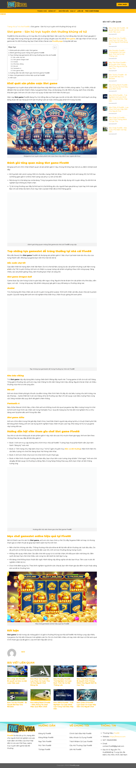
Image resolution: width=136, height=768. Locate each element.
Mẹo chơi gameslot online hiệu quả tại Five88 (27, 75)
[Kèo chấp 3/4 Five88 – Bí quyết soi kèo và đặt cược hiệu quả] (17, 671)
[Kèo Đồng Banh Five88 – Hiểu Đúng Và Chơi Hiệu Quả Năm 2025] (40, 695)
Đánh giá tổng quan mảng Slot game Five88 (27, 53)
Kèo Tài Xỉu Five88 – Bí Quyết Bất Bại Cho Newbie (17, 705)
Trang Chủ (42, 11)
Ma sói (15, 66)
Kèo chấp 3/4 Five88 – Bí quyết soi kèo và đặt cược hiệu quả (17, 681)
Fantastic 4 (17, 68)
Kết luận (13, 78)
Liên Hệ (80, 11)
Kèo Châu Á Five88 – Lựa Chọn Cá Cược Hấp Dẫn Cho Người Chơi (86, 705)
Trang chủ (11, 27)
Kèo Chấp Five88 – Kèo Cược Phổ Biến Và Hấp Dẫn (118, 129)
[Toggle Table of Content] (53, 47)
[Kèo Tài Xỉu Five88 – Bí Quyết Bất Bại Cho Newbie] (17, 695)
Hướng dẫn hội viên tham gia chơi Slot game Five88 (29, 73)
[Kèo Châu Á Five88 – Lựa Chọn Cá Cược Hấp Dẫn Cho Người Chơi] (87, 695)
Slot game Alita (18, 70)
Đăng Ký (52, 11)
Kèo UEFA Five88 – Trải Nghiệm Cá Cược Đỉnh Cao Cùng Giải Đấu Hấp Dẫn (63, 706)
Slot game (70, 39)
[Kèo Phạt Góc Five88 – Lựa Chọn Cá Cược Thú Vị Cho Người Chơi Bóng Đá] (40, 671)
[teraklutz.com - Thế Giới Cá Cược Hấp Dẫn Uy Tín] (17, 4)
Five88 (10, 735)
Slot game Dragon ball (20, 59)
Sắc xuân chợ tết (19, 57)
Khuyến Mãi (64, 11)
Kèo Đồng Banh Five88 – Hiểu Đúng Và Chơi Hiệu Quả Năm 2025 (40, 705)
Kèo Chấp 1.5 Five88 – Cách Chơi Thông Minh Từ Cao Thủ (118, 119)
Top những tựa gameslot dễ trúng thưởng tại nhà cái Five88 (33, 55)
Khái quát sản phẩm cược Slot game (24, 50)
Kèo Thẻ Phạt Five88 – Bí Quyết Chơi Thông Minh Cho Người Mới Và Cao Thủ (86, 682)
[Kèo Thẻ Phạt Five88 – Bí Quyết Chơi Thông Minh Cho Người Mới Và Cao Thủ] (87, 671)
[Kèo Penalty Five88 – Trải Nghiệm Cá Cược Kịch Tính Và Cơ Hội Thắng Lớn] (64, 671)
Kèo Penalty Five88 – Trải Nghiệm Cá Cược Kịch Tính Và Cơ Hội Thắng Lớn (63, 682)
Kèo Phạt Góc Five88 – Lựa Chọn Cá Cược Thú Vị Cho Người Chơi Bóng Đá (40, 682)
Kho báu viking (18, 64)
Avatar (15, 62)
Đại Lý (72, 11)
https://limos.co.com (117, 737)
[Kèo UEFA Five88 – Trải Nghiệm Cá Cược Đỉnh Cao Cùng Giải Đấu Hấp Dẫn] (64, 695)
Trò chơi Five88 (92, 11)
